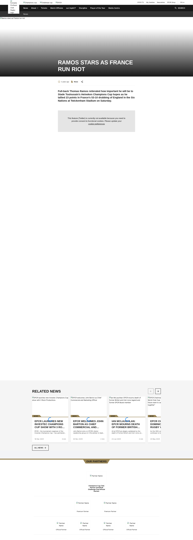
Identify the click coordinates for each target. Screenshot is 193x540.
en (181, 2)
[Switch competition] (30, 2)
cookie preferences (96, 124)
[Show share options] (82, 82)
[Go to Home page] (13, 7)
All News (38, 448)
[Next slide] (158, 391)
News (25, 14)
